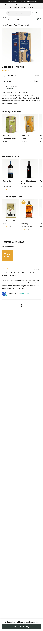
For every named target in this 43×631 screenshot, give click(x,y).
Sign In (38, 19)
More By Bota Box (11, 111)
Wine (10, 25)
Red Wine (18, 25)
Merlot (26, 25)
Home (4, 25)
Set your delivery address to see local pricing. (21, 2)
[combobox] (20, 13)
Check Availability (21, 627)
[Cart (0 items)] (36, 13)
